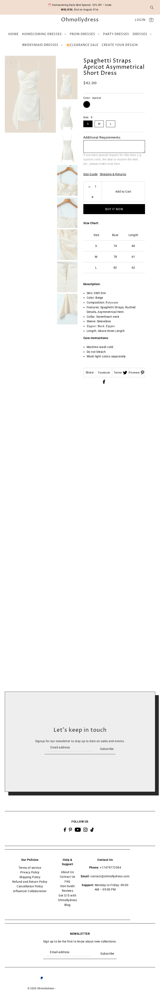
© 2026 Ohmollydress (41, 988)
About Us (67, 872)
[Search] (152, 7)
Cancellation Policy (30, 886)
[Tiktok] (92, 829)
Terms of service (30, 867)
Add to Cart (123, 191)
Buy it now (114, 209)
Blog (67, 905)
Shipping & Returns (113, 174)
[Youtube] (78, 829)
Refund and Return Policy (30, 881)
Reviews (67, 890)
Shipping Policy (30, 877)
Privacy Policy (30, 872)
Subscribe (107, 749)
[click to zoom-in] (11, 62)
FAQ (67, 881)
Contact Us (67, 876)
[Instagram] (85, 829)
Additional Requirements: (102, 137)
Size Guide (90, 174)
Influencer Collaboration (30, 891)
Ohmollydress (80, 20)
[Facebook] (65, 829)
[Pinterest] (70, 829)
